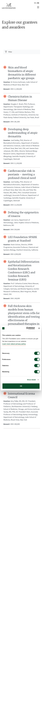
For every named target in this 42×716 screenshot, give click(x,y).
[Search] (37, 56)
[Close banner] (39, 328)
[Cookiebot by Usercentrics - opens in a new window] (26, 328)
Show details (31, 380)
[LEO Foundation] (9, 6)
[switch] (37, 359)
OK (21, 386)
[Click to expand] (4, 67)
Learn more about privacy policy (14, 344)
